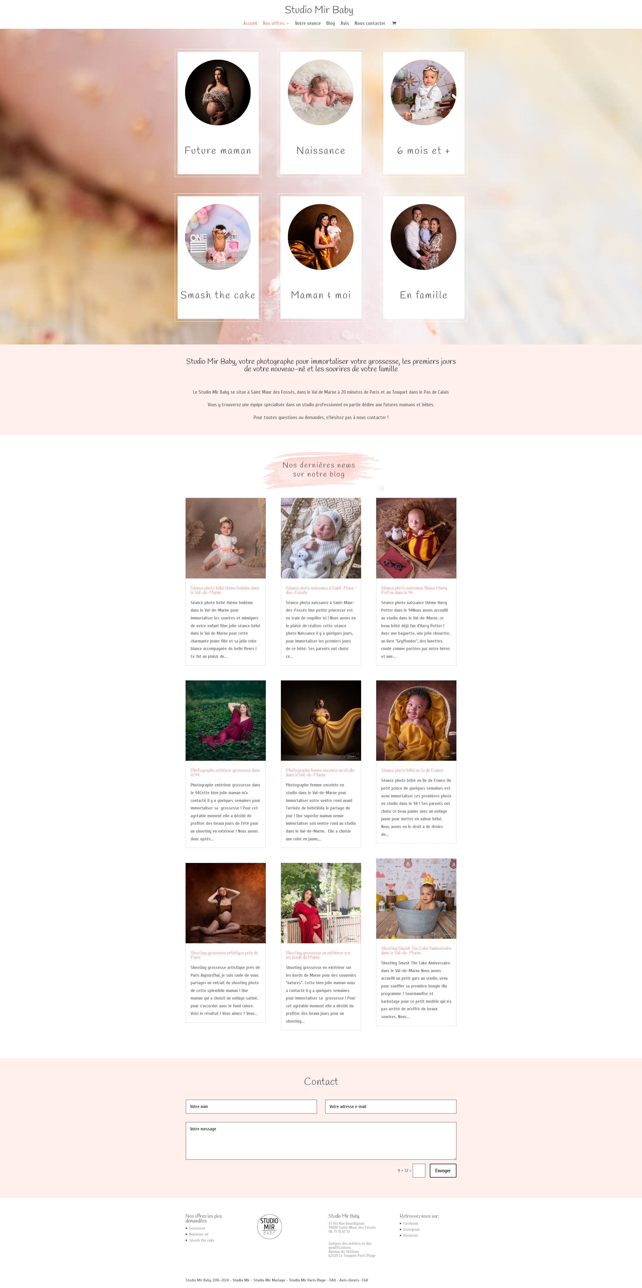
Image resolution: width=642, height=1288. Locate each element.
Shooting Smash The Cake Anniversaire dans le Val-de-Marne (416, 951)
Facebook (410, 1223)
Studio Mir (241, 1280)
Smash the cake (201, 1240)
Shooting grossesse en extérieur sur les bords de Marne (318, 955)
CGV (365, 1280)
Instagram (411, 1229)
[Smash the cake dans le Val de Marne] (218, 320)
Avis (345, 24)
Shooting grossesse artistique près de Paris (224, 955)
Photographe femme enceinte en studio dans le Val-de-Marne (320, 773)
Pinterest (410, 1235)
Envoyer (443, 1171)
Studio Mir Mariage (269, 1280)
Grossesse (197, 1228)
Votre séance (308, 24)
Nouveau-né (198, 1234)
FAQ (333, 1280)
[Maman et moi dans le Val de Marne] (321, 320)
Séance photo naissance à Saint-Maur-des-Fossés (321, 590)
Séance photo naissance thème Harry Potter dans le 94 (414, 590)
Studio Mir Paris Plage (307, 1280)
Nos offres (273, 24)
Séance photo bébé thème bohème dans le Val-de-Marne (225, 590)
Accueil (250, 24)
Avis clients (349, 1280)
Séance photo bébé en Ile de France (412, 771)
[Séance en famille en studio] (423, 320)
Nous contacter (370, 24)
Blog (330, 24)
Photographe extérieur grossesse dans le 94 (225, 773)
